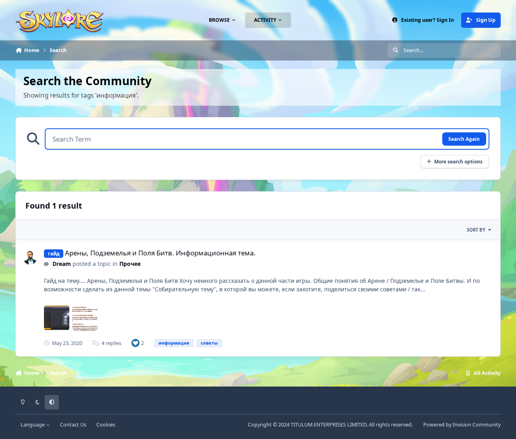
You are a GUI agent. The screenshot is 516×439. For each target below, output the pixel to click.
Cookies (105, 424)
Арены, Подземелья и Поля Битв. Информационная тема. (160, 252)
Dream (61, 264)
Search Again (464, 139)
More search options (458, 161)
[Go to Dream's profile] (30, 258)
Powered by (462, 424)
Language (33, 424)
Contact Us (73, 424)
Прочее (130, 264)
